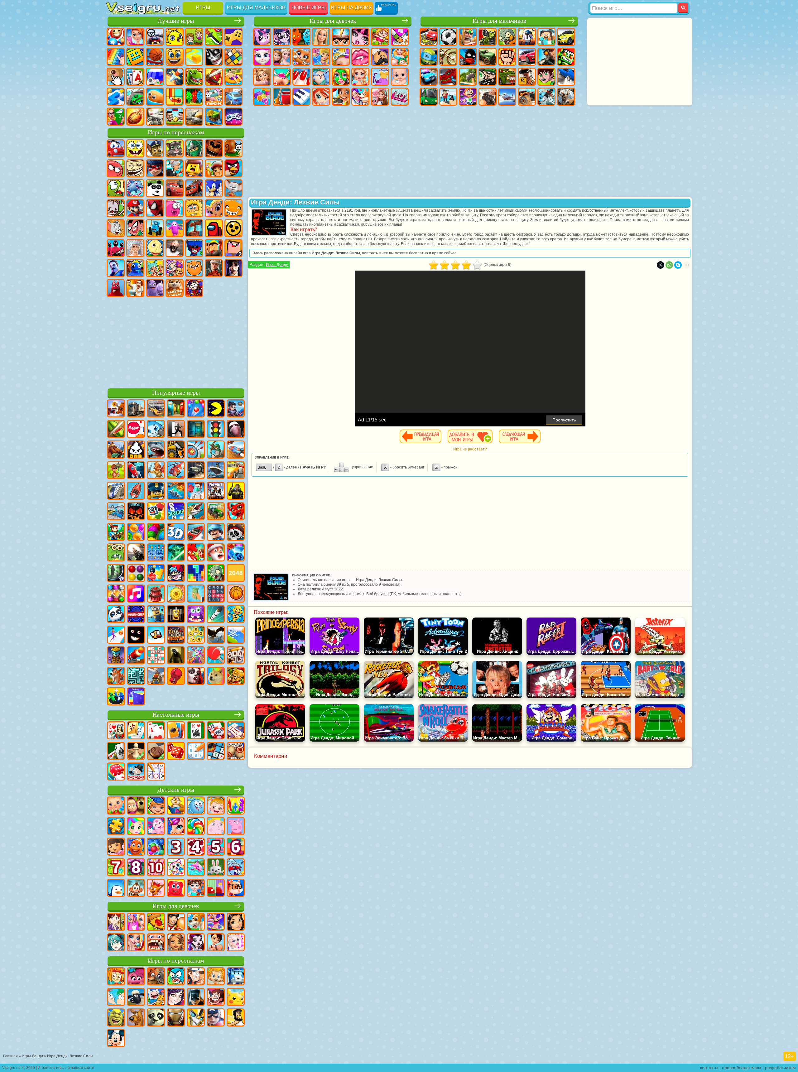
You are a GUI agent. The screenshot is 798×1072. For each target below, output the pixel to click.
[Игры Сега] (156, 553)
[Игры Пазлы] (116, 826)
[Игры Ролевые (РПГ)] (235, 409)
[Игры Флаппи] (156, 635)
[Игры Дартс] (175, 635)
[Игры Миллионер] (136, 614)
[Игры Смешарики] (195, 806)
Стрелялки (487, 97)
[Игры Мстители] (215, 1018)
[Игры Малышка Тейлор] (195, 888)
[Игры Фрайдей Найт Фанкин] (175, 573)
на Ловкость (214, 37)
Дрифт (566, 77)
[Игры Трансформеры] (195, 1018)
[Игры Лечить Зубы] (156, 943)
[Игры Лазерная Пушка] (116, 553)
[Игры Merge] (116, 697)
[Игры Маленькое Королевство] (215, 826)
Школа (116, 117)
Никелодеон (214, 97)
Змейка (155, 97)
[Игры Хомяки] (235, 888)
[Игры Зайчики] (215, 867)
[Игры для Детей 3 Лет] (175, 847)
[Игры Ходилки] (116, 635)
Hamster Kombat (175, 288)
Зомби (507, 37)
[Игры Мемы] (215, 676)
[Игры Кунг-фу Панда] (156, 1018)
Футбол (448, 37)
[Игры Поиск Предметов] (116, 573)
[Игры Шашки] (156, 751)
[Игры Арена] (156, 470)
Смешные (175, 57)
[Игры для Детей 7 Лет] (116, 867)
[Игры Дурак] (116, 731)
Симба (194, 268)
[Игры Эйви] (175, 943)
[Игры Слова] (195, 635)
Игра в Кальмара (116, 248)
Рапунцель (262, 77)
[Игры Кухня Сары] (116, 922)
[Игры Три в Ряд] (235, 553)
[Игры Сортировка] (136, 697)
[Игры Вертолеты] (175, 470)
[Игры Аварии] (116, 512)
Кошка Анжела (262, 57)
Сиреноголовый (194, 228)
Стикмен (468, 57)
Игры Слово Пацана (214, 268)
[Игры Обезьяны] (136, 888)
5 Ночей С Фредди (214, 148)
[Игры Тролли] (136, 977)
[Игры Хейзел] (215, 806)
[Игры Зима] (235, 635)
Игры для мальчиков (256, 7)
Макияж (341, 77)
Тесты (341, 37)
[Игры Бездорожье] (195, 470)
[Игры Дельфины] (195, 867)
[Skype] (678, 265)
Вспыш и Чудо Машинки (194, 188)
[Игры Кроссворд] (175, 512)
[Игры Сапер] (215, 751)
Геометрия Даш (135, 57)
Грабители (487, 77)
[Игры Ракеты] (215, 614)
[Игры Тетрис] (195, 573)
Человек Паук (155, 208)
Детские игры (175, 789)
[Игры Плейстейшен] (116, 676)
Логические (233, 57)
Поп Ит (116, 57)
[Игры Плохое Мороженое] (136, 450)
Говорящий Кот (175, 148)
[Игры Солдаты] (215, 532)
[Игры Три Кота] (156, 888)
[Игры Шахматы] (136, 751)
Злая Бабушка (175, 168)
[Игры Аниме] (116, 943)
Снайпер (546, 57)
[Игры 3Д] (175, 532)
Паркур (546, 97)
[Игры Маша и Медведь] (136, 806)
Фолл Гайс (175, 228)
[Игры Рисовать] (175, 867)
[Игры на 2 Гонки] (235, 450)
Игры (203, 7)
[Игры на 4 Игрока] (175, 409)
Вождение (155, 117)
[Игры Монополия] (136, 772)
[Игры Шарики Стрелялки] (195, 409)
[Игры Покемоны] (235, 997)
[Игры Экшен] (116, 409)
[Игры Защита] (215, 450)
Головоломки (175, 97)
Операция (321, 77)
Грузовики (487, 57)
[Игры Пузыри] (156, 847)
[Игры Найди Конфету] (195, 826)
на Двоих (194, 37)
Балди (155, 248)
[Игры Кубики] (156, 512)
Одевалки (321, 57)
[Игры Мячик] (235, 594)
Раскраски (400, 37)
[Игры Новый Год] (215, 553)
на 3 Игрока (194, 97)
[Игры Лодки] (136, 491)
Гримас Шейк (155, 288)
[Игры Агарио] (136, 429)
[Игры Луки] (195, 450)
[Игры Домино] (235, 731)
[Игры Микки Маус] (116, 1038)
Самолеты (507, 97)
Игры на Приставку (233, 117)
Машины (566, 37)
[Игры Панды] (116, 614)
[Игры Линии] (136, 573)
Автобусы (429, 97)
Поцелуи (360, 57)
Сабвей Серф (214, 168)
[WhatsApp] (669, 265)
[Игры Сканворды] (156, 656)
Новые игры (308, 7)
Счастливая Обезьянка (233, 208)
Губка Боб (135, 148)
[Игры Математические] (235, 806)
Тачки (175, 188)
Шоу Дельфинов (135, 188)
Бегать (468, 97)
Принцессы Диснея (360, 77)
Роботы (566, 57)
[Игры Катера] (195, 532)
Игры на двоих (351, 7)
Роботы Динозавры (448, 77)
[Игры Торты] (156, 594)
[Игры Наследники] (175, 997)
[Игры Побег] (175, 429)
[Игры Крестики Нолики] (156, 772)
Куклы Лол (400, 97)
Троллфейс (135, 168)
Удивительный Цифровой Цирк (194, 288)
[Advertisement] (176, 341)
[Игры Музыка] (136, 594)
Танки (487, 37)
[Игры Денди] (175, 614)
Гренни (175, 248)
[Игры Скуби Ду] (136, 1018)
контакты (709, 1067)
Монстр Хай (360, 37)
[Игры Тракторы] (215, 512)
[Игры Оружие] (136, 553)
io (194, 57)
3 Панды (155, 188)
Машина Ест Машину (507, 77)
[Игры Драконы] (235, 512)
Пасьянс (135, 77)
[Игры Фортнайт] (215, 491)
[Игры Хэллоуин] (136, 512)
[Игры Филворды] (215, 594)
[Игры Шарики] (136, 532)
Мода (380, 77)
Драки (507, 57)
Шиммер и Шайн (214, 208)
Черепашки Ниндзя (429, 57)
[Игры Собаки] (195, 922)
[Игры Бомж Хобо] (235, 1018)
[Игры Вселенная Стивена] (215, 997)
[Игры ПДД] (215, 429)
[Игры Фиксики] (116, 977)
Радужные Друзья (135, 268)
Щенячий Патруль (155, 148)
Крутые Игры (233, 97)
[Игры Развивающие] (156, 806)
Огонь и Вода (301, 37)
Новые (116, 37)
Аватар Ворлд (175, 268)
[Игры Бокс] (175, 676)
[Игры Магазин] (136, 922)
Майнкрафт (546, 37)
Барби (321, 37)
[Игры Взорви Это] (156, 429)
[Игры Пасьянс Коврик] (116, 751)
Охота (566, 97)
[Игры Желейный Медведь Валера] (175, 888)
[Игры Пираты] (235, 532)
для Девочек (135, 37)
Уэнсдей (233, 268)
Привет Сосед (116, 268)
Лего (194, 168)
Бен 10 (546, 77)
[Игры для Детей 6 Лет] (235, 847)
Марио (135, 208)
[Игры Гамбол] (175, 977)
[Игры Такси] (235, 470)
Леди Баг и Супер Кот (155, 168)
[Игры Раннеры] (156, 614)
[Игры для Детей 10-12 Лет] (156, 867)
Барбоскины (233, 188)
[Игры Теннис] (215, 656)
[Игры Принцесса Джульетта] (136, 826)
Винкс (321, 97)
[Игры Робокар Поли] (235, 977)
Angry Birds (233, 168)
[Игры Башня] (116, 656)
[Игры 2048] (235, 573)
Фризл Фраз (175, 208)
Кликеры (116, 77)
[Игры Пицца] (156, 922)
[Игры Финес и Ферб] (116, 997)
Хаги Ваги (194, 248)
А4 (135, 248)
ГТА (527, 77)
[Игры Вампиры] (195, 676)
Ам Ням (116, 188)
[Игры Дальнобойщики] (136, 409)
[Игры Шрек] (116, 1018)
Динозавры (194, 77)
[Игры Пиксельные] (116, 532)
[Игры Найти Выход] (195, 429)
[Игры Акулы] (156, 450)
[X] (660, 265)
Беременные (400, 57)
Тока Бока (155, 268)
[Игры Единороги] (175, 826)
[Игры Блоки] (156, 573)
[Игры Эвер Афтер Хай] (195, 943)
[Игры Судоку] (195, 751)
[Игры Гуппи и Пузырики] (215, 977)
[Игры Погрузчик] (175, 450)
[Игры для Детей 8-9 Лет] (136, 867)
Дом (380, 97)
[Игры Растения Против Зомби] (215, 573)
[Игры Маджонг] (136, 731)
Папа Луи (380, 57)
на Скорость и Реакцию (116, 97)
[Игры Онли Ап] (156, 676)
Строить (214, 117)
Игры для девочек (333, 20)
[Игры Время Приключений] (156, 997)
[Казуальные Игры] (195, 656)
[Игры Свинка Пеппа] (235, 826)
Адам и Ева (194, 208)
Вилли (116, 148)
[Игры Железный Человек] (175, 1018)
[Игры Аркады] (215, 409)
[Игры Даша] (116, 847)
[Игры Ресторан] (175, 922)
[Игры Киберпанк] (235, 491)
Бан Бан (116, 288)
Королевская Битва (527, 37)
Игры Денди (277, 264)
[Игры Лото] (235, 751)
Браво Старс (233, 228)
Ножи (175, 77)
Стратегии (468, 37)
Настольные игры (175, 714)
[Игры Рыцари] (235, 676)
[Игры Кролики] (235, 867)
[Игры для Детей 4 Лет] (195, 847)
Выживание (468, 77)
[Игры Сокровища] (116, 594)
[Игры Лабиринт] (136, 676)
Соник (214, 188)
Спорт (155, 57)
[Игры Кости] (116, 772)
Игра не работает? (470, 449)
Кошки (301, 57)
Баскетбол (135, 117)
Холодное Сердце (282, 57)
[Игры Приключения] (116, 470)
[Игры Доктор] (195, 491)
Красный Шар (116, 168)
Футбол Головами (175, 117)
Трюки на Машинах (135, 97)
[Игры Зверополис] (156, 977)
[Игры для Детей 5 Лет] (215, 847)
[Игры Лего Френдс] (235, 922)
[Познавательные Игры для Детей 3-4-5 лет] (175, 806)
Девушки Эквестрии (282, 37)
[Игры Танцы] (215, 922)
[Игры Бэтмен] (195, 997)
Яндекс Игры (233, 37)
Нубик (233, 248)
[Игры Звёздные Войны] (175, 553)
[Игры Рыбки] (136, 847)
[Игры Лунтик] (156, 826)
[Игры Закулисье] (175, 656)
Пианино (301, 97)
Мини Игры (233, 77)
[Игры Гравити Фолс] (195, 977)
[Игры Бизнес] (195, 594)
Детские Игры (175, 37)
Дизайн (262, 97)
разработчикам (780, 1067)
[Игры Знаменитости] (235, 943)
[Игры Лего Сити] (156, 491)
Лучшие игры (176, 20)
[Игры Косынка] (175, 731)
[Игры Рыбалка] (195, 512)
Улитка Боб (233, 148)
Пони (262, 37)
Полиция (429, 77)
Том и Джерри (116, 228)
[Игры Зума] (156, 532)
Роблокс (214, 248)
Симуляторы (155, 37)
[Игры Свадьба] (136, 943)
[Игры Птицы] (215, 635)
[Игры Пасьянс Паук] (195, 731)
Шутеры (448, 97)
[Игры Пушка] (136, 656)
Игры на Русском (155, 77)
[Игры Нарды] (175, 751)
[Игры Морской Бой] (175, 491)
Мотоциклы (448, 57)
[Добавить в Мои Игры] (470, 436)
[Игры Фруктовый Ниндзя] (116, 429)
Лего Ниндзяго (194, 148)
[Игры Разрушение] (175, 594)
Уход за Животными (360, 97)
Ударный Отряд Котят (116, 208)
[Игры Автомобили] (156, 409)
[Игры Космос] (136, 470)
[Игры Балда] (235, 656)
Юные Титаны (135, 228)
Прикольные (214, 77)
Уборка (282, 97)
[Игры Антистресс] (235, 614)
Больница (282, 77)
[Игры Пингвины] (116, 888)
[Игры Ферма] (195, 553)
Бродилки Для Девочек (380, 37)
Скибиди (135, 288)
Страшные (214, 57)
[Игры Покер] (215, 731)
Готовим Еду (341, 97)
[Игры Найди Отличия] (215, 888)
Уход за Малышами (400, 77)
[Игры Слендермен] (235, 429)
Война (194, 117)
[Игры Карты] (156, 731)
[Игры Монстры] (195, 614)
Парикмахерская (341, 57)
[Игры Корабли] (215, 470)
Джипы (527, 97)
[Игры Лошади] (116, 450)
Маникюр (301, 77)
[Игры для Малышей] (116, 806)
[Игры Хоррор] (136, 635)
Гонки (527, 57)
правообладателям (741, 1067)
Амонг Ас (214, 228)
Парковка (429, 37)
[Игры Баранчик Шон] (136, 997)
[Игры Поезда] (116, 491)
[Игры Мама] (215, 943)
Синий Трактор (155, 228)
